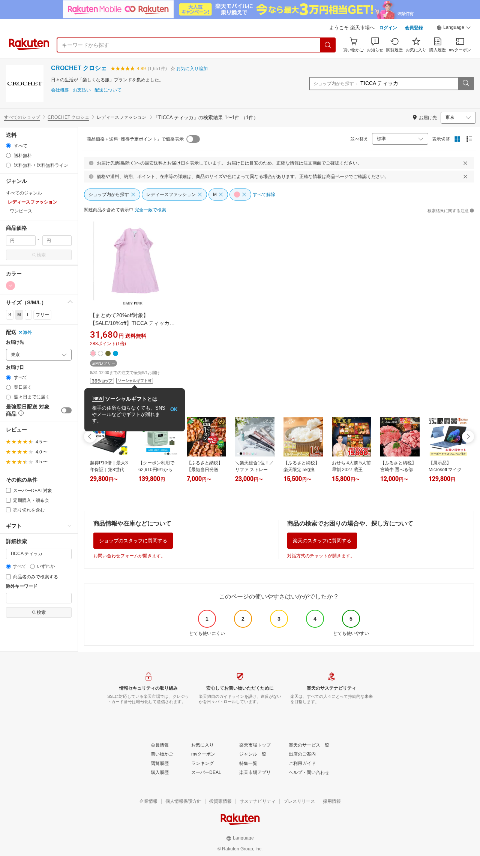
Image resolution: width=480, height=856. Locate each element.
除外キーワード (22, 586)
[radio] (8, 145)
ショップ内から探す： (336, 83)
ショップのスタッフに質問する (133, 540)
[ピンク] (10, 285)
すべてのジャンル (24, 193)
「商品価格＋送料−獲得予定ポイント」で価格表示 (133, 139)
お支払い (82, 90)
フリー (42, 314)
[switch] (66, 410)
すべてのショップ (22, 117)
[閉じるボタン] (465, 163)
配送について (108, 90)
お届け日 (15, 367)
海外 (27, 332)
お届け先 (15, 342)
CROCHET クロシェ (79, 68)
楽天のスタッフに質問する (322, 540)
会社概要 (60, 90)
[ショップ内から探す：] (465, 84)
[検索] (328, 44)
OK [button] (173, 409)
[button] (453, 28)
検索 (41, 254)
